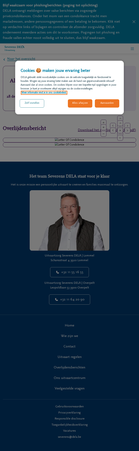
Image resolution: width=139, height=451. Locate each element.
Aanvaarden (107, 103)
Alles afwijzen (80, 103)
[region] (69, 87)
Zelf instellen (32, 103)
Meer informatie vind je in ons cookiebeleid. (44, 93)
